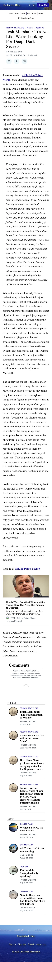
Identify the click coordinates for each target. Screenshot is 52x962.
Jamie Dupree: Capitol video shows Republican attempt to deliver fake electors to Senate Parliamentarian (31, 795)
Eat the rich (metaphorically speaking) (29, 873)
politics (40, 28)
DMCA (31, 944)
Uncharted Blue (11, 5)
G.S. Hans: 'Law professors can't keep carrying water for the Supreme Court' (32, 764)
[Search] (33, 5)
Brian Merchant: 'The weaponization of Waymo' (31, 714)
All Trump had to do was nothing (32, 849)
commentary (26, 824)
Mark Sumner (27, 855)
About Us (40, 944)
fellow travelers (15, 28)
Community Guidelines (29, 677)
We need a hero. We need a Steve (31, 829)
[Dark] (30, 5)
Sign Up (43, 5)
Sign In (12, 944)
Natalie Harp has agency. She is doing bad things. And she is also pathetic (32, 899)
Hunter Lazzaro (14, 52)
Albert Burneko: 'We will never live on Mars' (32, 738)
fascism (24, 867)
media (30, 28)
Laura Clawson (28, 908)
